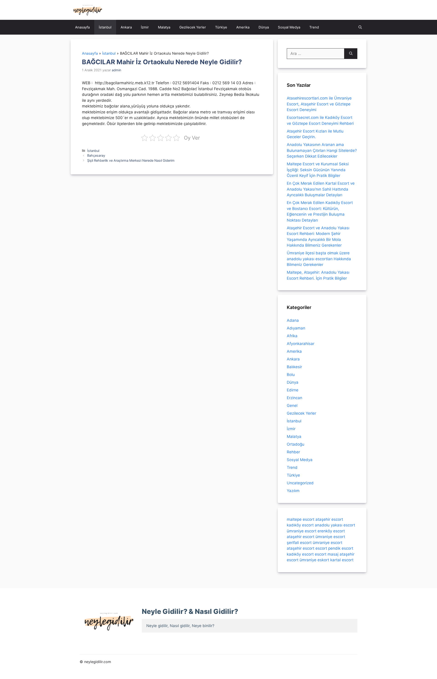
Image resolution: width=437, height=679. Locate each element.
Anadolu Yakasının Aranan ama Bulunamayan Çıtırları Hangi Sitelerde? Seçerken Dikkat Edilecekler (322, 150)
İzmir (145, 27)
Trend (314, 27)
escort (321, 548)
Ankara (126, 27)
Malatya (164, 27)
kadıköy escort (300, 525)
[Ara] (350, 53)
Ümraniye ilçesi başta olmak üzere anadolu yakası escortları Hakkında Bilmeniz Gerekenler (319, 259)
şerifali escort (299, 542)
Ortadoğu (295, 444)
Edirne (292, 390)
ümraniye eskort (314, 560)
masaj (333, 554)
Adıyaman (296, 328)
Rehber (293, 452)
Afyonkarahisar (300, 343)
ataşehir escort (329, 519)
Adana (293, 320)
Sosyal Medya (289, 27)
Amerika (242, 27)
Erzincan (294, 398)
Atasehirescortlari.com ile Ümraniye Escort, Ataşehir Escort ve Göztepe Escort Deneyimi (319, 104)
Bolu (291, 374)
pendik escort (340, 548)
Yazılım (293, 490)
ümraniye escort (301, 531)
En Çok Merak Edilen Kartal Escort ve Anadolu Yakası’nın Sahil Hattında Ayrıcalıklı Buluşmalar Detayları (321, 189)
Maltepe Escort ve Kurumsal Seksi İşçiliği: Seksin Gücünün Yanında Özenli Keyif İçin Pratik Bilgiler (318, 170)
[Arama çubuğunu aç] (360, 27)
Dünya (264, 27)
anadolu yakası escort (335, 525)
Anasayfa (82, 27)
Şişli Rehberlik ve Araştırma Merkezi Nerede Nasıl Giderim (131, 160)
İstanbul (105, 27)
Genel (292, 405)
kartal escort (341, 560)
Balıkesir (294, 367)
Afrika (292, 336)
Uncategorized (300, 483)
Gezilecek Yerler (192, 27)
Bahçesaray (96, 155)
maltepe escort (300, 519)
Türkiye (221, 27)
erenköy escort (331, 531)
